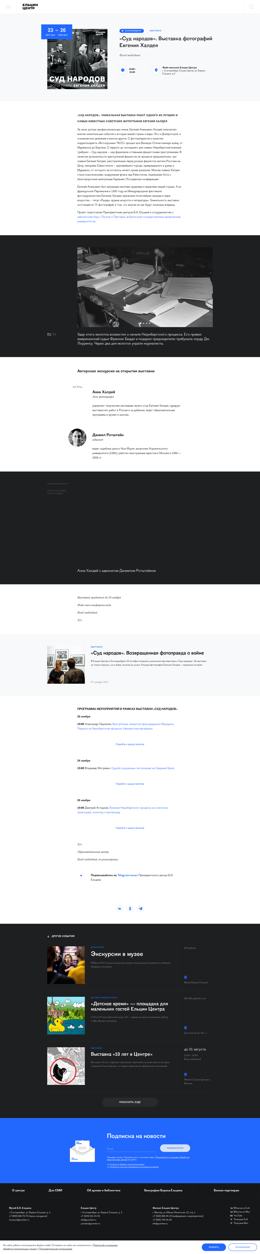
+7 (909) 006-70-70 (18, 1216)
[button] (119, 908)
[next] (206, 287)
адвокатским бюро (89, 217)
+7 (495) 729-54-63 (162, 1220)
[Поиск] (251, 7)
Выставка (155, 31)
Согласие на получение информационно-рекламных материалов (134, 1167)
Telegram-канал (128, 875)
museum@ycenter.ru (19, 1220)
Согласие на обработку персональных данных (127, 1164)
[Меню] (8, 7)
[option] (145, 287)
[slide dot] (140, 323)
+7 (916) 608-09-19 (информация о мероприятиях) (178, 1216)
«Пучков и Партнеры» (113, 217)
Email (110, 1149)
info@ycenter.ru (88, 1220)
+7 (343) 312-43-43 (90, 1216)
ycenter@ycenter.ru (90, 1224)
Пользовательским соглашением (55, 1249)
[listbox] (145, 287)
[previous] (84, 287)
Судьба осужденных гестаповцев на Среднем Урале (142, 768)
